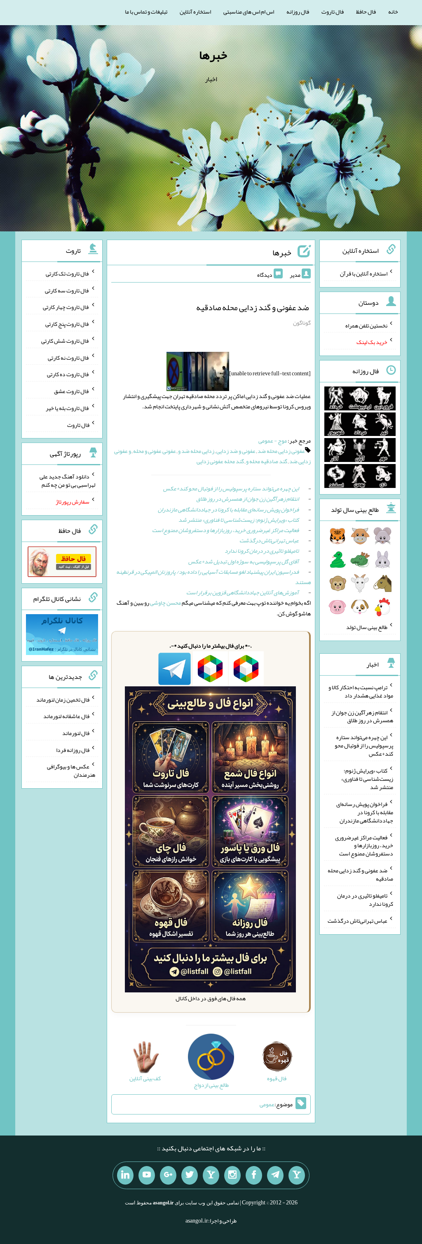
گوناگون (302, 322)
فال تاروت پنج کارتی (67, 324)
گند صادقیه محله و (266, 461)
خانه (393, 11)
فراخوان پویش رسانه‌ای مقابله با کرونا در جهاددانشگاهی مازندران (228, 509)
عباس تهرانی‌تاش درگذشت (269, 540)
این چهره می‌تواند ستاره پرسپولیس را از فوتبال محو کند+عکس (231, 488)
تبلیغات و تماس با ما (146, 11)
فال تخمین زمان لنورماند (62, 699)
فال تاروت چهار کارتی (66, 307)
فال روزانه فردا (72, 749)
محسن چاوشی (165, 602)
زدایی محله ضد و (196, 451)
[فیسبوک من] (254, 1175)
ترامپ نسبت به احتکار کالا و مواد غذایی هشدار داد (360, 691)
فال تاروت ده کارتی (68, 374)
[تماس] (211, 1175)
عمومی (267, 1104)
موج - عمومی (272, 440)
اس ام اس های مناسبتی (248, 11)
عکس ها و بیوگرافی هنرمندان (71, 770)
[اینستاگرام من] (232, 1175)
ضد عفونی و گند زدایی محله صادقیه (252, 307)
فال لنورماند (75, 733)
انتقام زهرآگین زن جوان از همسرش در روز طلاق (247, 498)
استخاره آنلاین (195, 11)
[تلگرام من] (275, 1175)
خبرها (213, 54)
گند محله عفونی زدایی (220, 461)
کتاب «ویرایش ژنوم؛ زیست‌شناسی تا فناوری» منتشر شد (238, 519)
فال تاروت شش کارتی (65, 340)
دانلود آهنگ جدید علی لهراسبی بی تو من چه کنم (67, 480)
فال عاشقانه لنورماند (66, 716)
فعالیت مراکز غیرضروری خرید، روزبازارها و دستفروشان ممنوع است (225, 530)
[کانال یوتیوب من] (146, 1175)
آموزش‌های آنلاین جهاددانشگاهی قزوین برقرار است (242, 592)
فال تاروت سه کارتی (67, 290)
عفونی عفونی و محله (154, 451)
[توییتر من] (189, 1175)
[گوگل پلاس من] (168, 1175)
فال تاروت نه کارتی (68, 357)
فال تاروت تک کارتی (67, 273)
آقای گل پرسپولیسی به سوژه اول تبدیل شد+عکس (243, 561)
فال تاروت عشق (71, 391)
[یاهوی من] (296, 1175)
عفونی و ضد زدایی (236, 451)
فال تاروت (332, 11)
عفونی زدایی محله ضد (281, 451)
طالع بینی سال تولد (366, 627)
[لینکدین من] (125, 1175)
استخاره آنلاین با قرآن (363, 273)
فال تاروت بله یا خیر (67, 408)
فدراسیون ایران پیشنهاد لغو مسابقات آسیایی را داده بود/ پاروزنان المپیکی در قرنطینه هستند (213, 577)
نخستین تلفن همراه (366, 325)
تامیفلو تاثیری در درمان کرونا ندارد (262, 550)
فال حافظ (366, 11)
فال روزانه (297, 11)
